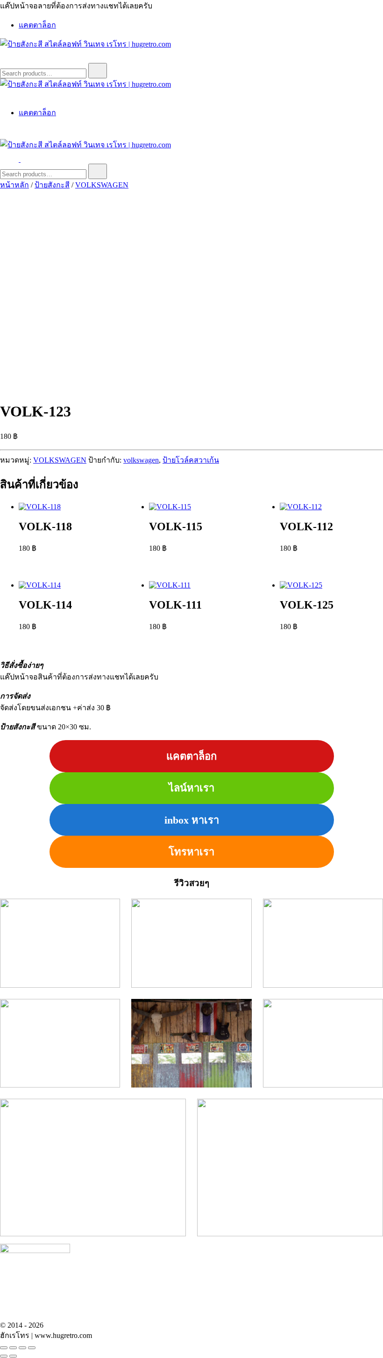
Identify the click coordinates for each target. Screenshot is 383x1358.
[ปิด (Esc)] (31, 1347)
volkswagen (141, 460)
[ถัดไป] (13, 1356)
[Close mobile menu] (3, 95)
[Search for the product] (97, 70)
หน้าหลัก (14, 185)
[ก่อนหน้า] (3, 1356)
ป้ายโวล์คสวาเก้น (191, 460)
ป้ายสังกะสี (52, 185)
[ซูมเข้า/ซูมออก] (3, 1347)
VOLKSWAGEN (101, 185)
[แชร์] (22, 1347)
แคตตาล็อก (37, 25)
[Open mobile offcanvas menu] (24, 159)
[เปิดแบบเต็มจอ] (13, 1347)
